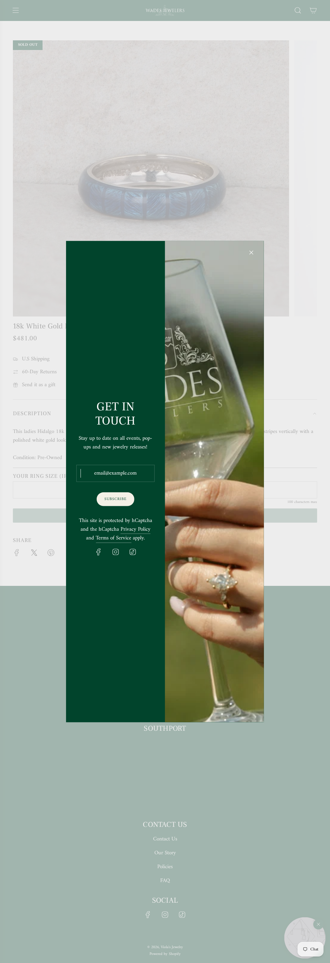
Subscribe (115, 499)
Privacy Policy (135, 529)
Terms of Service (113, 538)
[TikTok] (132, 551)
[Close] (251, 252)
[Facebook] (98, 551)
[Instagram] (115, 551)
